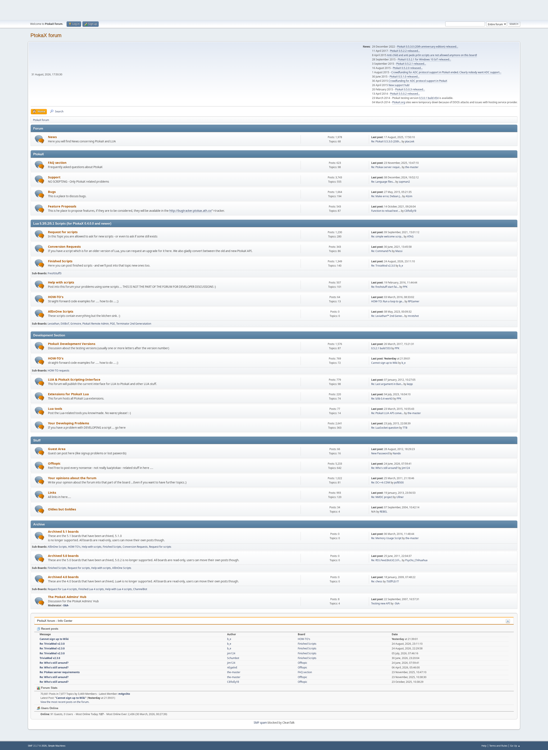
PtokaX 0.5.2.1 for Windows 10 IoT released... (424, 59)
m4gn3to (124, 694)
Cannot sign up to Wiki (384, 363)
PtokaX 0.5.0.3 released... (410, 89)
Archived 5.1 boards (63, 531)
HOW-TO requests (58, 370)
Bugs (52, 191)
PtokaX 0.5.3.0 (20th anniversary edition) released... (427, 46)
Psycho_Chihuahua (416, 560)
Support (54, 177)
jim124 (406, 468)
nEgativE (232, 667)
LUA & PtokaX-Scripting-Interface (74, 379)
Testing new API (380, 603)
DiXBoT (65, 323)
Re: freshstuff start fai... (385, 287)
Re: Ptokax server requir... (386, 167)
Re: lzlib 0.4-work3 (382, 398)
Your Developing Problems (68, 423)
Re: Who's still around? (384, 468)
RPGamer (413, 301)
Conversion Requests (64, 246)
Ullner (400, 497)
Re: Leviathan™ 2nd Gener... (387, 316)
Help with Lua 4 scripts (118, 589)
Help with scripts (61, 282)
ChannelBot (140, 589)
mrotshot (413, 316)
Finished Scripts (60, 261)
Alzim (409, 196)
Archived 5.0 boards (63, 555)
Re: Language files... (383, 181)
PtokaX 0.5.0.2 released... (405, 93)
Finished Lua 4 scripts (91, 589)
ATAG (410, 236)
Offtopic (54, 463)
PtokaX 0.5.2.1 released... (411, 64)
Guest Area (57, 449)
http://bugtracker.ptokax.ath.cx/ (190, 211)
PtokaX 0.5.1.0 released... (404, 76)
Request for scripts (62, 232)
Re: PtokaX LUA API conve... (387, 413)
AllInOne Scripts (60, 311)
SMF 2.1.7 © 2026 (37, 745)
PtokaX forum (45, 35)
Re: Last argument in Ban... (387, 384)
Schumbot (233, 658)
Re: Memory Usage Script (386, 538)
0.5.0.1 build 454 (429, 98)
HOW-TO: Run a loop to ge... (387, 301)
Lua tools (55, 408)
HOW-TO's (55, 297)
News (52, 137)
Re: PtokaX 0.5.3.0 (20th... (386, 141)
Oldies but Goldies (62, 509)
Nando (397, 453)
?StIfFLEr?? (392, 581)
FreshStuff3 (54, 273)
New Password (380, 453)
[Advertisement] (274, 9)
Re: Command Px (381, 251)
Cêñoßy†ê (410, 211)
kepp (410, 384)
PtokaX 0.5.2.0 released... (408, 68)
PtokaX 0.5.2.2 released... (405, 51)
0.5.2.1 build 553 (381, 348)
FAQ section (57, 162)
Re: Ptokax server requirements (60, 672)
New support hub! (399, 85)
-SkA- (66, 605)
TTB (405, 427)
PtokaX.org (398, 102)
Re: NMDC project (381, 497)
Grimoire (75, 323)
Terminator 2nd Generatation (133, 323)
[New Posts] (39, 139)
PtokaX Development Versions (71, 343)
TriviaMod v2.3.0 (50, 658)
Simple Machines (57, 745)
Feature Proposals (62, 206)
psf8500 (399, 482)
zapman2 (404, 181)
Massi (398, 251)
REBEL (383, 511)
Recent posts (49, 628)
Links (52, 492)
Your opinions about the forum (72, 478)
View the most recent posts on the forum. (64, 702)
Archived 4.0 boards (63, 577)
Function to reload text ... (385, 211)
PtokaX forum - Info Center (54, 620)
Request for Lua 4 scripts (62, 589)
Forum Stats (48, 687)
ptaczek (409, 141)
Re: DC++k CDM (380, 482)
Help (484, 745)
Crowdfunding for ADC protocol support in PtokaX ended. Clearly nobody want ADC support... (446, 72)
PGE (112, 323)
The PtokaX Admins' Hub (67, 597)
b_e (401, 265)
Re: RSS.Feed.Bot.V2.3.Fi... (386, 560)
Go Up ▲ (515, 745)
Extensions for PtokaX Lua (68, 394)
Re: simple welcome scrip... (387, 236)
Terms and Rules (498, 745)
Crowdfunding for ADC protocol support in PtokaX (418, 81)
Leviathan (53, 323)
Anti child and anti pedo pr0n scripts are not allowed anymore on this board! (432, 55)
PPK (405, 287)
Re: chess (376, 581)
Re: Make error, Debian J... (386, 196)
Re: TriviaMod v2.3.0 (383, 265)
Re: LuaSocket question (385, 427)
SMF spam (260, 723)
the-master (411, 167)
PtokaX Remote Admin (95, 323)
